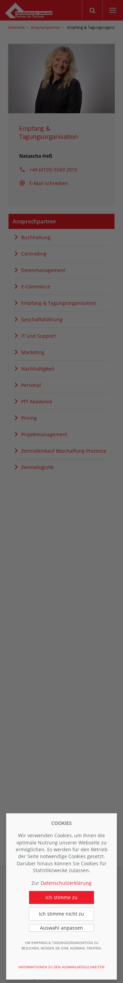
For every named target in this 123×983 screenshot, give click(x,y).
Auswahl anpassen (61, 927)
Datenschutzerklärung (66, 883)
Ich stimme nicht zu (61, 913)
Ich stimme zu (61, 897)
